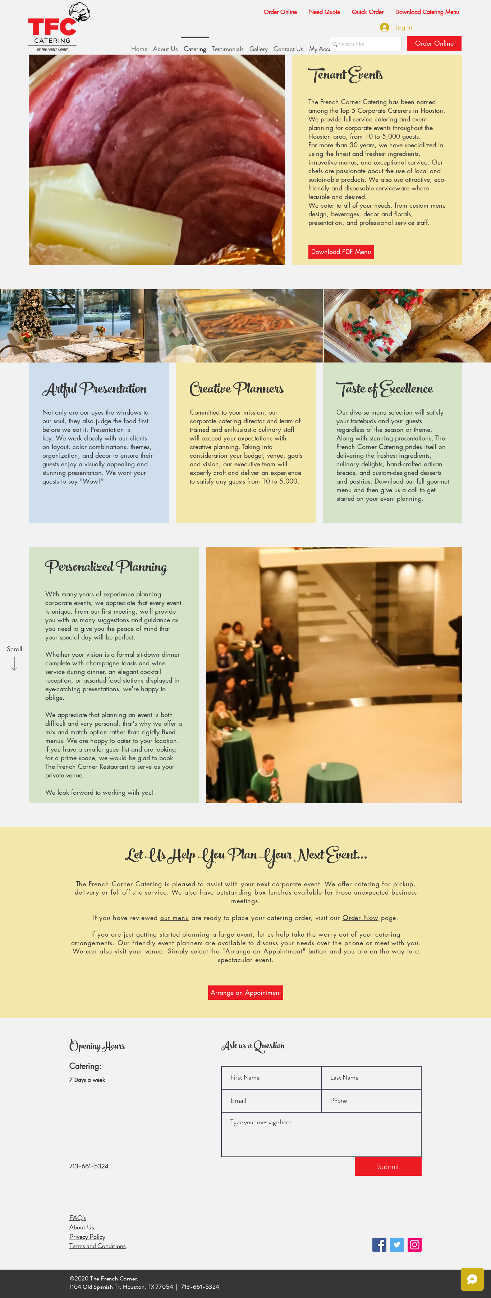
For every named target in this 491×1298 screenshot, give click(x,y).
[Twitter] (397, 1245)
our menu (174, 917)
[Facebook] (379, 1245)
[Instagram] (415, 1245)
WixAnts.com (405, 1286)
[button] (321, 9)
